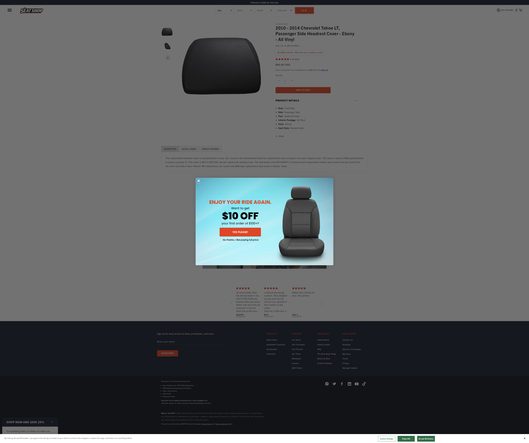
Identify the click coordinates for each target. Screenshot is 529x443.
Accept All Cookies (426, 438)
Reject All (406, 438)
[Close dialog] (198, 180)
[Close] (525, 438)
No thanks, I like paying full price (240, 239)
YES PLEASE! (240, 232)
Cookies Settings (386, 438)
